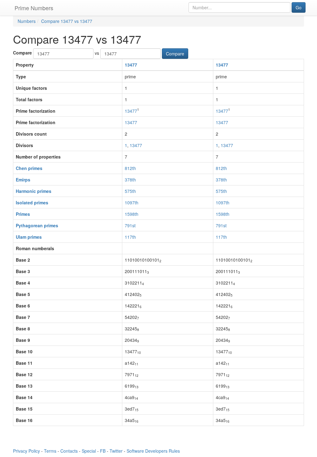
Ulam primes (29, 237)
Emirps (23, 179)
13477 (131, 65)
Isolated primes (32, 202)
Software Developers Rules (153, 451)
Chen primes (29, 168)
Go (299, 7)
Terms (50, 451)
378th (130, 179)
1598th (131, 214)
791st (130, 225)
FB (103, 451)
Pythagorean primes (37, 225)
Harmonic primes (33, 191)
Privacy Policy (26, 451)
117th (130, 237)
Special (89, 451)
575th (130, 191)
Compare (22, 53)
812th (130, 168)
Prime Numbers (34, 8)
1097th (131, 202)
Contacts (69, 451)
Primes (23, 214)
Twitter (116, 451)
